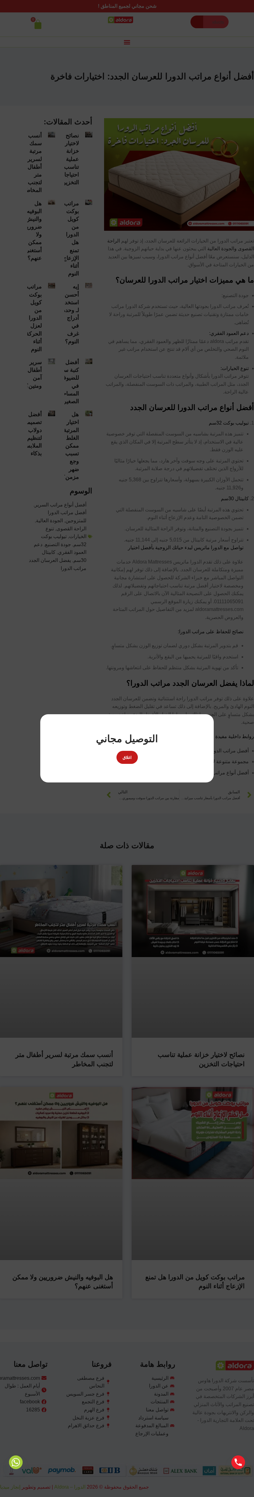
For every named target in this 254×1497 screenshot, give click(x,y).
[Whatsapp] (16, 1462)
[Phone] (238, 1462)
